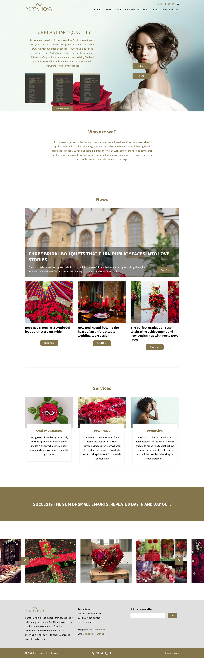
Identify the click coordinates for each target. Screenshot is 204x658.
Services (117, 9)
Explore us (142, 66)
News (108, 9)
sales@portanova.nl (95, 633)
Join (172, 615)
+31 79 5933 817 (98, 629)
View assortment (62, 108)
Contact (154, 9)
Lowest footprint (170, 9)
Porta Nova (142, 9)
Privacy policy (172, 653)
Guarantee (129, 9)
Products (99, 9)
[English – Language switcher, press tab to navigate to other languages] (177, 3)
